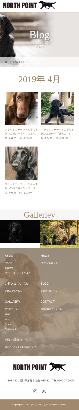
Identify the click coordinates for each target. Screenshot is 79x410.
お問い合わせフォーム (51, 309)
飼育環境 (9, 268)
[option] (20, 231)
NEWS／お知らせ (49, 263)
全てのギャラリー (13, 309)
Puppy (8, 324)
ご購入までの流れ (13, 291)
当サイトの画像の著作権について (20, 347)
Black (7, 314)
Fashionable (11, 329)
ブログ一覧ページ (49, 291)
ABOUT (8, 263)
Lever (7, 319)
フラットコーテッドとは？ (17, 273)
